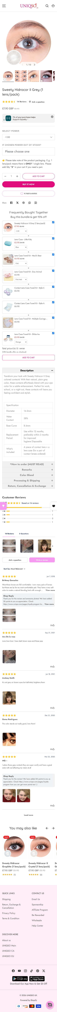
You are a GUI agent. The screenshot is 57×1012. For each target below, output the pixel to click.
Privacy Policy (8, 913)
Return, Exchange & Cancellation (11, 906)
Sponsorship (37, 904)
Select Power (10, 131)
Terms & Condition (10, 918)
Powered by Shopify (28, 1000)
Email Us (36, 899)
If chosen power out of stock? (21, 145)
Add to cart (39, 176)
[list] (28, 42)
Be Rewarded (38, 915)
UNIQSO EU (8, 956)
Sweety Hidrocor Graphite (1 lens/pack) (13, 865)
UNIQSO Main (9, 945)
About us (6, 940)
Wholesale (37, 920)
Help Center (37, 925)
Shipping (6, 899)
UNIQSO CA (8, 950)
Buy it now (28, 184)
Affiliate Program (40, 909)
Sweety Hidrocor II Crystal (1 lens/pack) (39, 865)
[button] (28, 370)
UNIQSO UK (32, 995)
